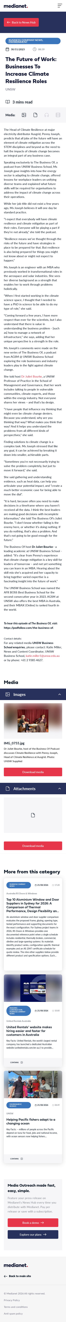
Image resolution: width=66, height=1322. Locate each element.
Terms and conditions (16, 1307)
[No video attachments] (58, 115)
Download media (33, 772)
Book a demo (30, 1223)
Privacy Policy (12, 1300)
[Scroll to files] (35, 115)
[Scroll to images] (24, 115)
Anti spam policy (13, 1313)
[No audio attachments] (46, 115)
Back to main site (20, 1276)
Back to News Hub (24, 22)
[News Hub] (16, 6)
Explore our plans (30, 1234)
